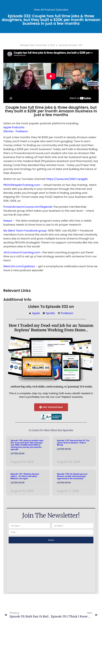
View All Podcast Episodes (51, 10)
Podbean (22, 131)
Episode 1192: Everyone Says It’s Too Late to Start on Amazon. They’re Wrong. (73, 442)
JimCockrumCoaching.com (21, 252)
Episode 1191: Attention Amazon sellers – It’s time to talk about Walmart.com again (25, 476)
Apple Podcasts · (14, 127)
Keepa (8, 221)
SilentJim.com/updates (19, 266)
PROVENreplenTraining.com (21, 185)
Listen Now (18, 453)
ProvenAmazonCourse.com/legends (27, 207)
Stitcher (8, 131)
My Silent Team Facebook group (24, 230)
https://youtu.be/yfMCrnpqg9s (67, 179)
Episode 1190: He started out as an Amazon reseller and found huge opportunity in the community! (72, 476)
